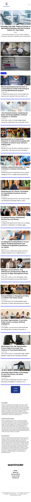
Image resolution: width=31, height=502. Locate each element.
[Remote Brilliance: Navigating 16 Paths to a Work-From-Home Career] (15, 289)
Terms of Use (15, 476)
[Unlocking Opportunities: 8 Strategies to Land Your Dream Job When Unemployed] (15, 366)
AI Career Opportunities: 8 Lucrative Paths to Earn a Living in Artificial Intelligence (14, 322)
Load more (15, 390)
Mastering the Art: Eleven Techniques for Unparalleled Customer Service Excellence (14, 193)
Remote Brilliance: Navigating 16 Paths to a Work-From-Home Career (15, 297)
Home (15, 470)
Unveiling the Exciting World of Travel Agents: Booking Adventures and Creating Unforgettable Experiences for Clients (15, 244)
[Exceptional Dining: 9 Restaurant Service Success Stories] (15, 211)
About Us (15, 472)
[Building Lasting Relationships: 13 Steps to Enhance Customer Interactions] (15, 161)
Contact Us (15, 478)
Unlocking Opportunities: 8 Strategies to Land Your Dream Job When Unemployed (14, 374)
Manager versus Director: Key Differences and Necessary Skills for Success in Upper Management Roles (14, 271)
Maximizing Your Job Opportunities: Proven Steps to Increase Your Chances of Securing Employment (14, 348)
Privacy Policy (15, 474)
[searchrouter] (6, 5)
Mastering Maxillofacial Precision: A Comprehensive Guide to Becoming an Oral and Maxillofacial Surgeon (15, 88)
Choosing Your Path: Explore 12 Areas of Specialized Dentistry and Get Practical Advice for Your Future (15, 28)
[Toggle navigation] (29, 4)
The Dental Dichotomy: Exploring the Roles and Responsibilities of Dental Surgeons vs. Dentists (14, 115)
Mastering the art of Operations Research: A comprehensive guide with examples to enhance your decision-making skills (15, 142)
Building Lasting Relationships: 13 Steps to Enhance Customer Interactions (15, 168)
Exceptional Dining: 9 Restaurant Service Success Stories (13, 218)
